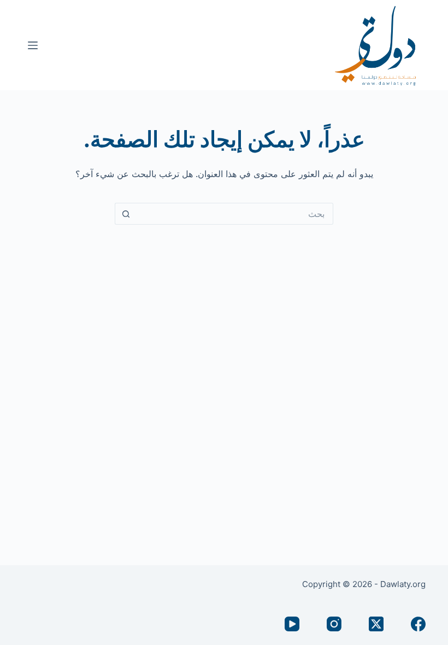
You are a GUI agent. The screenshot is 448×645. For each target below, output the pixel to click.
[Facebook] (418, 624)
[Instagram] (334, 624)
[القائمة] (33, 45)
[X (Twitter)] (376, 624)
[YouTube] (292, 624)
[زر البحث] (126, 214)
